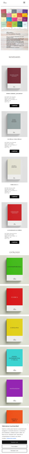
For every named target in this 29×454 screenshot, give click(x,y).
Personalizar (14, 446)
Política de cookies (11, 438)
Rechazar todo (14, 450)
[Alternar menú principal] (24, 2)
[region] (14, 438)
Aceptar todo (14, 442)
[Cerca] (27, 425)
